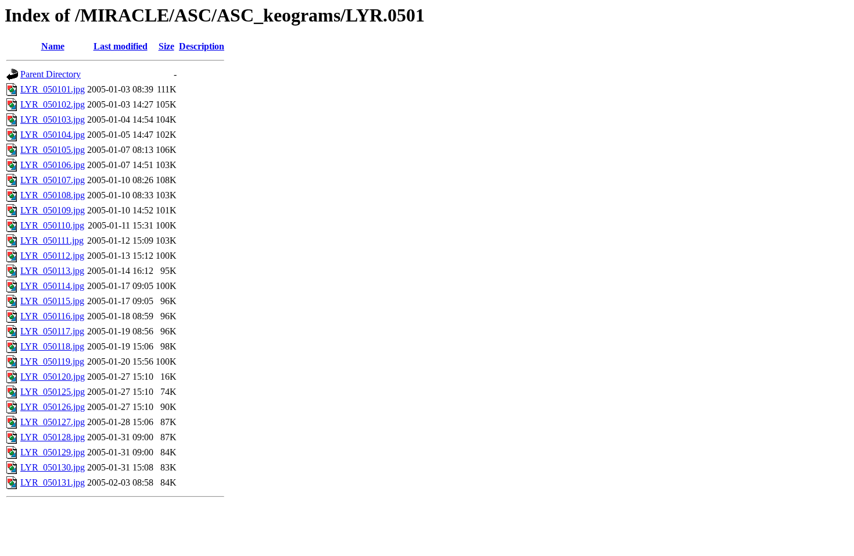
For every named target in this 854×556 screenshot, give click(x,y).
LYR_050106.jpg (52, 165)
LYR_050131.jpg (52, 482)
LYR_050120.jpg (52, 377)
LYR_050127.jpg (52, 422)
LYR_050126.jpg (52, 407)
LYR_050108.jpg (52, 195)
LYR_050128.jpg (52, 437)
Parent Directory (50, 74)
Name (52, 46)
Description (201, 46)
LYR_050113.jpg (52, 271)
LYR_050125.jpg (52, 392)
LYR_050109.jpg (52, 210)
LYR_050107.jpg (52, 180)
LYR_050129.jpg (52, 452)
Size (166, 46)
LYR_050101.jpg (52, 89)
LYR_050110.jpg (52, 225)
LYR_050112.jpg (52, 256)
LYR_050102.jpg (52, 104)
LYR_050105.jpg (52, 150)
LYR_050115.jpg (52, 301)
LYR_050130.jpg (52, 467)
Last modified (121, 46)
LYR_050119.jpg (52, 361)
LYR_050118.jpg (52, 346)
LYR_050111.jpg (52, 240)
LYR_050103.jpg (52, 119)
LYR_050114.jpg (52, 286)
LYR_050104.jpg (52, 135)
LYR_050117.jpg (52, 331)
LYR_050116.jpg (52, 316)
